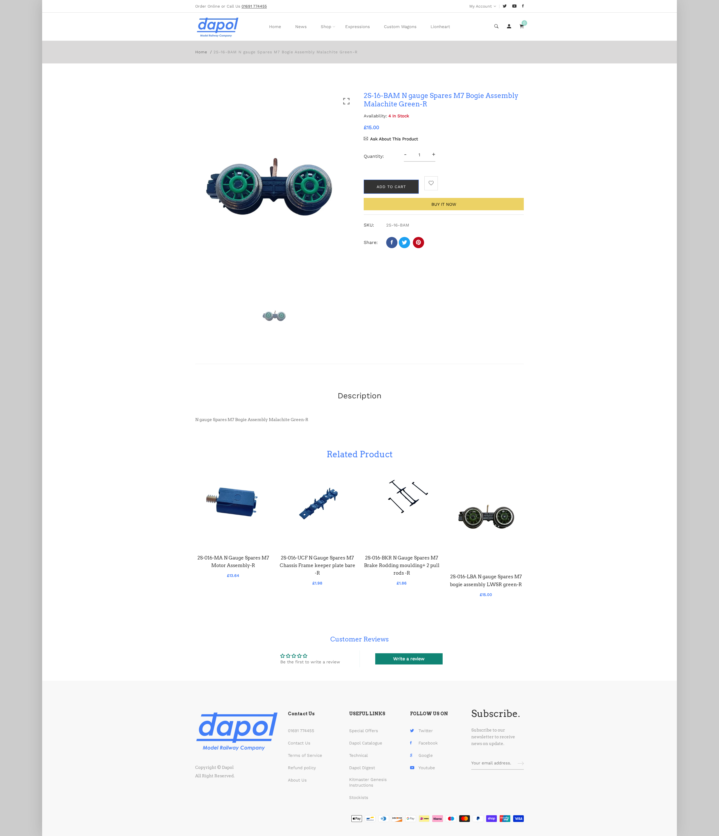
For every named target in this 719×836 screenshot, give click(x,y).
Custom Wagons (400, 26)
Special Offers (363, 730)
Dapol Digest (362, 767)
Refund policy (302, 767)
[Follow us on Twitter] (404, 242)
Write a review (408, 658)
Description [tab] (359, 395)
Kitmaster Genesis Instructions (368, 782)
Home (275, 26)
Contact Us (299, 743)
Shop (326, 26)
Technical (358, 755)
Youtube (426, 767)
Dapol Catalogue (365, 743)
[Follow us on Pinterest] (418, 242)
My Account (480, 6)
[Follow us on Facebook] (391, 242)
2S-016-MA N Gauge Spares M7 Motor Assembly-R (233, 561)
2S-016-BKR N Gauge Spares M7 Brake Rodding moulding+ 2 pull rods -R (402, 565)
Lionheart (440, 26)
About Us (297, 780)
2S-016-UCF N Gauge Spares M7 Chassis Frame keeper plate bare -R (317, 565)
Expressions (357, 26)
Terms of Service (305, 755)
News (301, 26)
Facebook (428, 743)
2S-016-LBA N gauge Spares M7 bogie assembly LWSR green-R (486, 580)
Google (425, 755)
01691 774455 (301, 730)
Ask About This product (394, 138)
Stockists (358, 797)
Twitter (425, 730)
